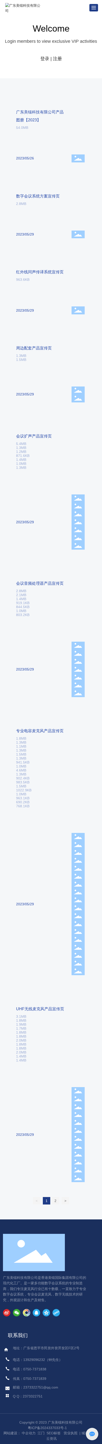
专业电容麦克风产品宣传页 (40, 731)
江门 (41, 1433)
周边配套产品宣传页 (34, 348)
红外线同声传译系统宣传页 (40, 272)
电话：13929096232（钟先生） (37, 1360)
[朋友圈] (26, 1312)
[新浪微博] (6, 1312)
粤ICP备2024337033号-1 (47, 1428)
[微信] (16, 1312)
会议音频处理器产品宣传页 (40, 583)
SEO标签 (54, 1433)
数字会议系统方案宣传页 (38, 196)
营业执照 (70, 1433)
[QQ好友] (36, 1312)
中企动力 (29, 1433)
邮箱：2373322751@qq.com (35, 1387)
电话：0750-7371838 (29, 1369)
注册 (57, 58)
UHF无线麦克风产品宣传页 (40, 1009)
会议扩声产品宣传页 (34, 436)
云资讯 (51, 1439)
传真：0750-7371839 (29, 1379)
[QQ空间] (46, 1312)
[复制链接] (56, 1312)
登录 (45, 58)
